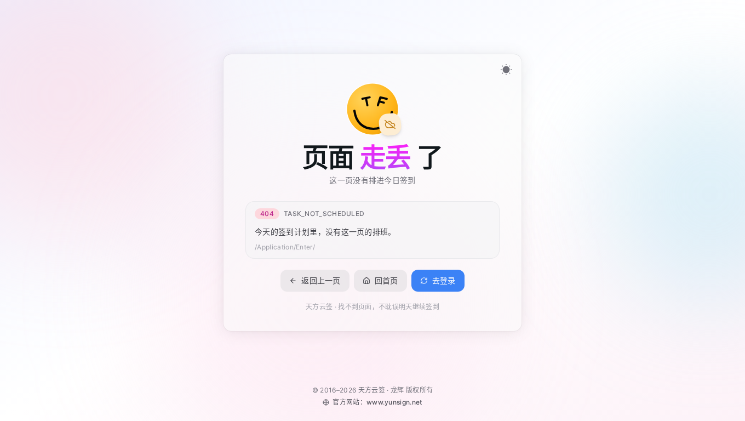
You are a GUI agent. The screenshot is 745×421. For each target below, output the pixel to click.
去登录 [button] (444, 280)
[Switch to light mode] (506, 69)
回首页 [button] (386, 280)
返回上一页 (321, 280)
